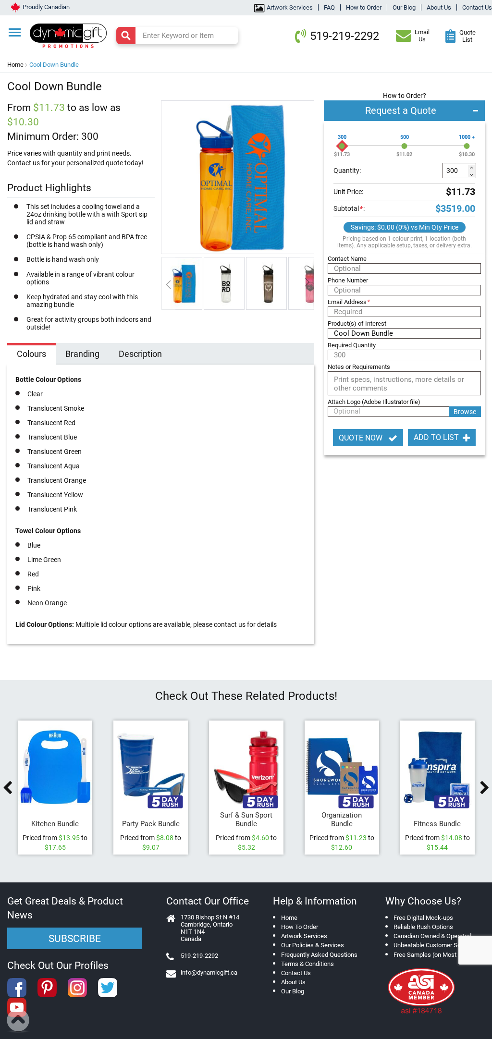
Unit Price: (348, 192)
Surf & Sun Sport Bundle (246, 819)
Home (15, 64)
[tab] (31, 355)
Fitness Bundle (437, 823)
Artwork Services (290, 7)
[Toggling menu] (15, 32)
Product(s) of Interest (357, 323)
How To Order (299, 926)
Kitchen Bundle (55, 823)
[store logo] (72, 34)
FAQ (329, 7)
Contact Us (477, 7)
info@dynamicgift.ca (209, 972)
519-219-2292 (344, 36)
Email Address (348, 302)
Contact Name (347, 258)
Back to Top (18, 1021)
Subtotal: (349, 208)
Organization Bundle (341, 819)
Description (140, 354)
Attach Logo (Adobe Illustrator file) (374, 401)
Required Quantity (352, 345)
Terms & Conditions (307, 963)
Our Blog (404, 7)
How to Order (363, 7)
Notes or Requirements (359, 366)
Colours (31, 354)
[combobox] (177, 35)
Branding (82, 354)
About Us (439, 7)
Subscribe (75, 938)
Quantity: (347, 170)
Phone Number (348, 280)
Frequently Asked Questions (319, 954)
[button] (182, 283)
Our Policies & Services (312, 945)
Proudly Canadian (46, 7)
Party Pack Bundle (151, 823)
